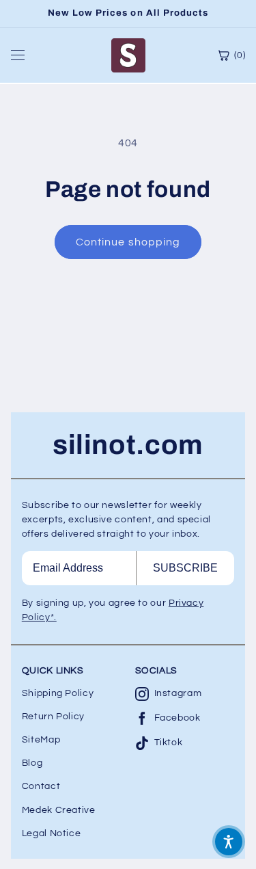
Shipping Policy (58, 693)
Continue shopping (128, 242)
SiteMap (41, 740)
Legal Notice (51, 833)
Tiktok (168, 742)
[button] (228, 841)
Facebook (177, 718)
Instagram (178, 693)
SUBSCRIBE (185, 568)
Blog (32, 763)
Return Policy (53, 716)
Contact (41, 786)
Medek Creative (59, 810)
